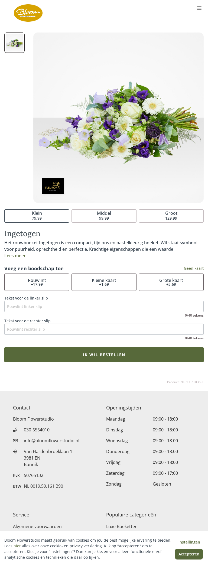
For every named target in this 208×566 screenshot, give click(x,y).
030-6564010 (37, 430)
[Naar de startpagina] (28, 13)
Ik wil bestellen (104, 354)
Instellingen (189, 542)
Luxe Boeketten (122, 526)
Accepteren (188, 554)
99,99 (104, 215)
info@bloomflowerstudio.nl (51, 441)
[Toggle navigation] (199, 8)
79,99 (37, 215)
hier (17, 545)
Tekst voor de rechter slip (27, 320)
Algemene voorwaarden (37, 526)
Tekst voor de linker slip (26, 298)
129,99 (171, 215)
